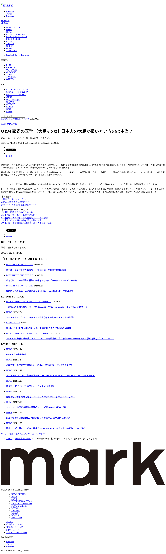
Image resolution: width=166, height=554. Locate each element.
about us (9, 522)
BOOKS (9, 48)
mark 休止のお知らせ (16, 354)
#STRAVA (10, 104)
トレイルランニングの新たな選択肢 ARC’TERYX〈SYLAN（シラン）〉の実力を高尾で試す (50, 375)
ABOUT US (11, 51)
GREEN (9, 46)
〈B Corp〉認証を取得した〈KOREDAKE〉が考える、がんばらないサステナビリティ (46, 307)
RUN (8, 65)
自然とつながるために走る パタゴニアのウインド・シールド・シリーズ (40, 397)
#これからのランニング (17, 92)
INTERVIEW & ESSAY (16, 34)
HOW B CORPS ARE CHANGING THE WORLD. (28, 301)
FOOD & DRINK (13, 39)
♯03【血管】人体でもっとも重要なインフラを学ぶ (24, 218)
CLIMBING (11, 72)
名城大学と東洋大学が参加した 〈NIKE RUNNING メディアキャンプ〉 (39, 365)
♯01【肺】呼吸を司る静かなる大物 (17, 212)
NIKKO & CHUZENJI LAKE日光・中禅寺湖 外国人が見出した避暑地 (38, 328)
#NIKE (9, 97)
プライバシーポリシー (16, 532)
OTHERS (10, 79)
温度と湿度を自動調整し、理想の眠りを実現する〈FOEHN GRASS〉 (38, 418)
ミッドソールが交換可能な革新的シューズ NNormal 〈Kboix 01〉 (36, 407)
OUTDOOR (11, 70)
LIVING (9, 41)
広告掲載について (14, 524)
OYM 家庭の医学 (9, 124)
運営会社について (14, 527)
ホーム (9, 438)
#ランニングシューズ (16, 94)
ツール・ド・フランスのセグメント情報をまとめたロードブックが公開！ (40, 317)
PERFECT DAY (13, 323)
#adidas (9, 111)
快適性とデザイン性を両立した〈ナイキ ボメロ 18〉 (30, 386)
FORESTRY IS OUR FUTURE (19, 265)
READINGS (6, 119)
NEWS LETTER (13, 27)
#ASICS (9, 106)
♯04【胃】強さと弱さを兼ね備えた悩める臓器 (22, 220)
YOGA (9, 74)
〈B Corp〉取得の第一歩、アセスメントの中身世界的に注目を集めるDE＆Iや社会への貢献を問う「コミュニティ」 (60, 338)
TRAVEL (10, 44)
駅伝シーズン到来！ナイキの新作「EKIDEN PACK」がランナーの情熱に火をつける (45, 428)
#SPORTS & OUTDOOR (17, 89)
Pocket (9, 156)
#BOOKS (10, 102)
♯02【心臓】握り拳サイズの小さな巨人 (19, 215)
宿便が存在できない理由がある (15, 202)
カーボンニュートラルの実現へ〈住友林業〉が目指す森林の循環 (36, 270)
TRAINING (11, 77)
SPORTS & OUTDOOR (16, 37)
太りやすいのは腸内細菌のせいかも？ (18, 205)
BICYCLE (10, 67)
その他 (26, 119)
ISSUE (9, 30)
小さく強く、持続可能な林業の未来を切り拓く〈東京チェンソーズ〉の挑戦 (41, 280)
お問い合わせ (12, 530)
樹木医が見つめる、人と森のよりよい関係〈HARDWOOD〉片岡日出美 (39, 291)
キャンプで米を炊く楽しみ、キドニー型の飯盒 (23, 434)
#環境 (8, 109)
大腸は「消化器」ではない (13, 199)
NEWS (9, 32)
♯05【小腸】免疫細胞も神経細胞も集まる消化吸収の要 (26, 223)
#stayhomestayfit (13, 99)
